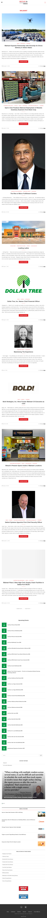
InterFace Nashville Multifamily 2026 (15, 724)
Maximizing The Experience (23, 352)
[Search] (45, 2)
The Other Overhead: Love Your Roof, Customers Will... (20, 797)
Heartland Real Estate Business (7, 859)
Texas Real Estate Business (7, 867)
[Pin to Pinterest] (43, 66)
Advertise (24, 911)
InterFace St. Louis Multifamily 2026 (14, 730)
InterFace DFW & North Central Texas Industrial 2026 (18, 659)
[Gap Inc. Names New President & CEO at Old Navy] (41, 814)
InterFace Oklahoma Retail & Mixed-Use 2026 (16, 701)
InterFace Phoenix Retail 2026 (13, 624)
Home (8, 911)
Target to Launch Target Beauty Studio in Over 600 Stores (14, 834)
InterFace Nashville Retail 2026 (13, 719)
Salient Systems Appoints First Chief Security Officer (23, 522)
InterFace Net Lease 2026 (12, 713)
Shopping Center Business (6, 853)
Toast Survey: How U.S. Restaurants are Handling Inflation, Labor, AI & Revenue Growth (18, 820)
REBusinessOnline (5, 872)
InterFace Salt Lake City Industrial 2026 (15, 736)
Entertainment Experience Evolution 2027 (16, 748)
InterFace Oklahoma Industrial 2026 (14, 707)
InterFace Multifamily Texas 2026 (14, 642)
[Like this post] (39, 66)
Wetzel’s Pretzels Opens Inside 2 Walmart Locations (23, 465)
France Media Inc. (37, 911)
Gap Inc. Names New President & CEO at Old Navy (12, 812)
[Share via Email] (44, 66)
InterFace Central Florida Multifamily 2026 (16, 695)
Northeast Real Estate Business (7, 861)
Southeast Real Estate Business (7, 864)
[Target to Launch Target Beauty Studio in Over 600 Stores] (41, 836)
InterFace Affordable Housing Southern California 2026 (18, 648)
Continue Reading (23, 61)
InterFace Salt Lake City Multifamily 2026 (15, 742)
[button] (2, 785)
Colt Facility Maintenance (7, 765)
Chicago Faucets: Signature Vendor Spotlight (11, 827)
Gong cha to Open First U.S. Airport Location (11, 841)
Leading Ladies (23, 248)
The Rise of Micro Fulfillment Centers (23, 193)
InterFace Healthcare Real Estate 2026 (15, 678)
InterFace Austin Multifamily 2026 (14, 665)
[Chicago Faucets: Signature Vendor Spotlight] (41, 829)
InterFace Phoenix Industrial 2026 (14, 636)
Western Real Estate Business (7, 870)
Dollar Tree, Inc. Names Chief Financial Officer (23, 301)
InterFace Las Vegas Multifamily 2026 (15, 689)
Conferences (13, 911)
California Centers (5, 856)
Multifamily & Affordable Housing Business (10, 875)
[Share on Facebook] (40, 66)
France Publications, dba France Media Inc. (25, 913)
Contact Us (30, 911)
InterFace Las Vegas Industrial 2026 (14, 683)
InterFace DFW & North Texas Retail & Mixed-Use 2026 (18, 654)
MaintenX (5, 762)
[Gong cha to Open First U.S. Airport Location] (41, 843)
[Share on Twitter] (41, 66)
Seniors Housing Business (6, 880)
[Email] (26, 907)
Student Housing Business (6, 878)
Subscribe (19, 911)
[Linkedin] (21, 907)
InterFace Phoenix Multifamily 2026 (14, 630)
